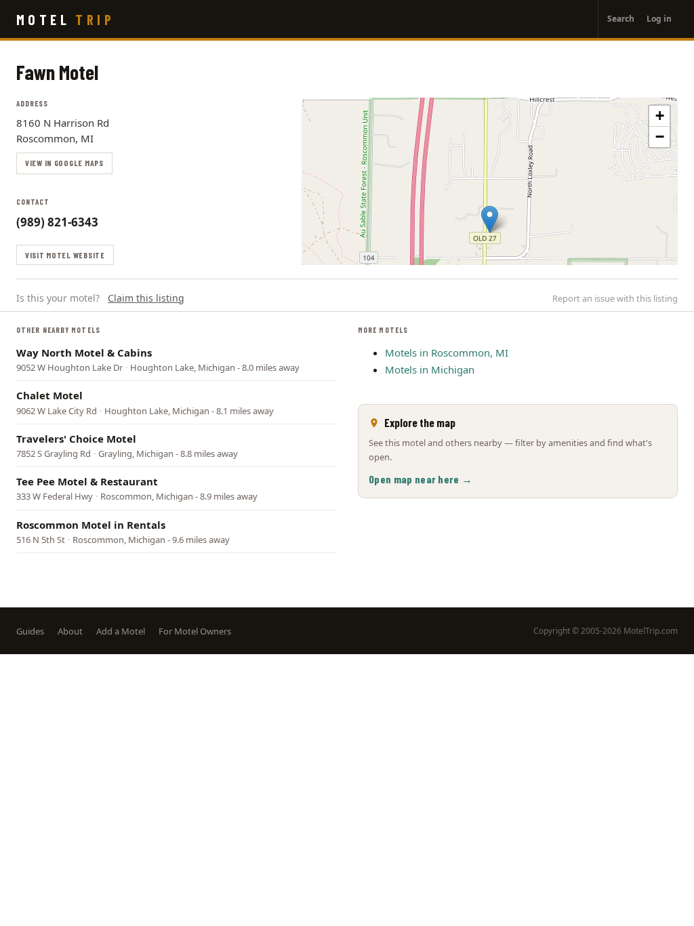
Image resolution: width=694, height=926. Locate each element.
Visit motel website (65, 255)
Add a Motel (120, 631)
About (70, 631)
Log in (659, 18)
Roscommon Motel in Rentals (90, 524)
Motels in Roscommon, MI (446, 352)
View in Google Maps (64, 162)
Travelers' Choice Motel (76, 438)
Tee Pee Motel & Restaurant (87, 481)
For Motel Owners (195, 631)
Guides (30, 631)
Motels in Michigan (429, 369)
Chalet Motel (49, 395)
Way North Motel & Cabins (84, 352)
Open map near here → (420, 478)
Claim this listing (146, 297)
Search (620, 18)
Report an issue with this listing (615, 298)
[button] (489, 219)
